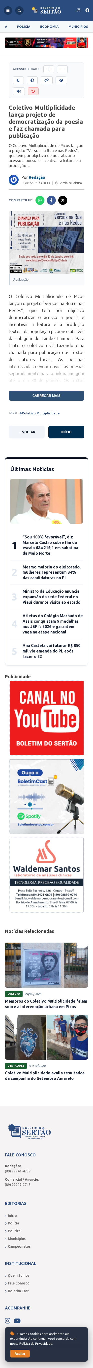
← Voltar (26, 432)
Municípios (78, 26)
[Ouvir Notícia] (19, 91)
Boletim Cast (18, 1291)
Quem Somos (18, 1275)
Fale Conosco (19, 1283)
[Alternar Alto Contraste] (32, 80)
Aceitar (20, 1353)
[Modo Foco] (61, 80)
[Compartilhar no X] (62, 200)
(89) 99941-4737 (18, 1171)
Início (66, 432)
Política (14, 1231)
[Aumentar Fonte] (48, 69)
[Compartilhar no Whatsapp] (39, 200)
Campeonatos (19, 1246)
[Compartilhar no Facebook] (51, 200)
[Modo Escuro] (18, 80)
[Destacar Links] (47, 80)
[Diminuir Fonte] (62, 69)
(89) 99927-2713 (18, 1185)
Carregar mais (46, 396)
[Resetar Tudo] (33, 91)
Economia (49, 26)
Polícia (23, 26)
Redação (37, 177)
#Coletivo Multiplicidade (39, 413)
